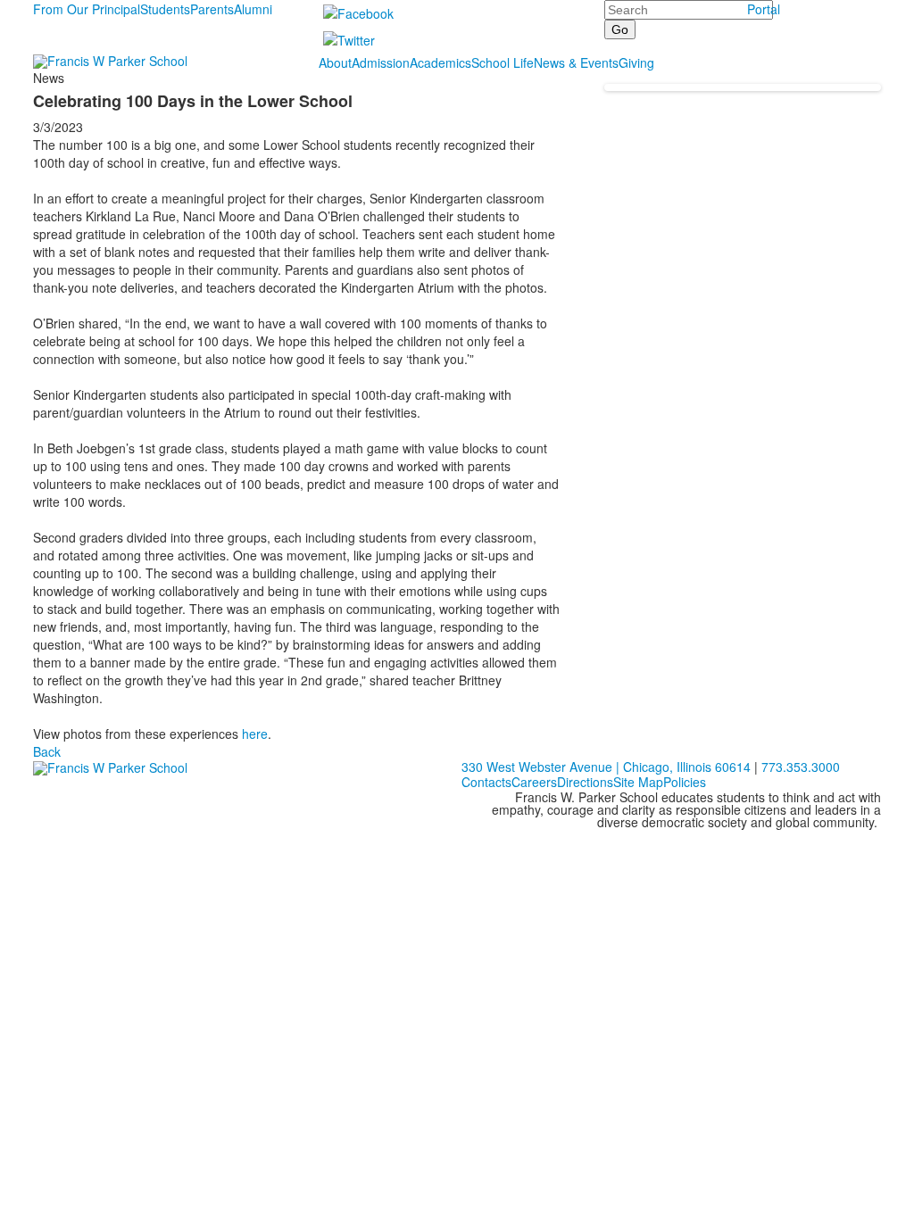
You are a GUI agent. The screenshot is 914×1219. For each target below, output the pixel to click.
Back (47, 751)
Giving (636, 62)
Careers (534, 782)
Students (165, 9)
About (335, 62)
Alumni (253, 9)
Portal (763, 9)
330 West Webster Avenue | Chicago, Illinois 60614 (606, 766)
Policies (684, 782)
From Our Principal (86, 9)
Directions (585, 782)
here (255, 733)
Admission (381, 62)
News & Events (576, 62)
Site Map (638, 782)
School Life (502, 62)
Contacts (486, 782)
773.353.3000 (800, 766)
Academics (440, 62)
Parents (212, 9)
